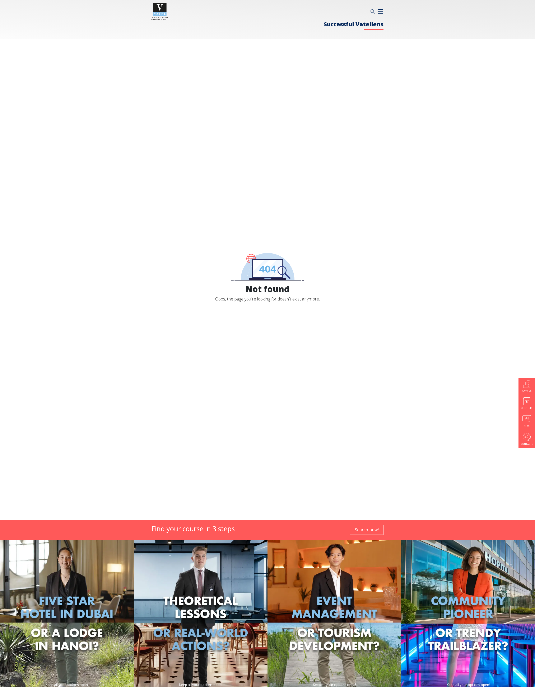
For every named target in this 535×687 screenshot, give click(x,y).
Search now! (367, 529)
